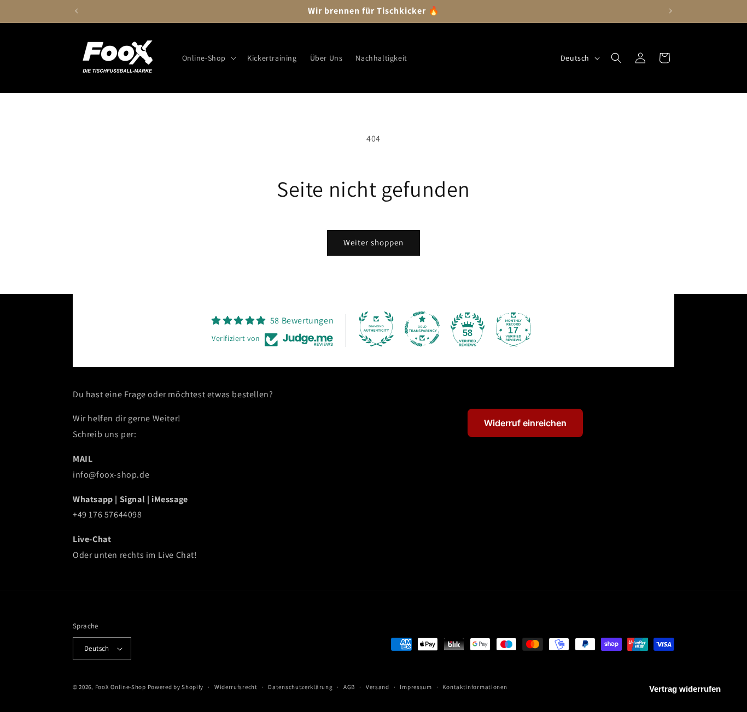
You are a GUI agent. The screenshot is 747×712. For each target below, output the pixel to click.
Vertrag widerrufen (685, 688)
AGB (349, 687)
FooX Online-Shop (120, 687)
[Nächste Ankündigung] (670, 11)
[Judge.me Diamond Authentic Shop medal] (376, 328)
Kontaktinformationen (474, 687)
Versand (377, 687)
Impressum (415, 687)
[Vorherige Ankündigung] (77, 11)
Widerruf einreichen (525, 422)
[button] (208, 57)
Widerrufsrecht (236, 687)
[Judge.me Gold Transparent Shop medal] (422, 328)
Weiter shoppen (373, 242)
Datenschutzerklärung (300, 687)
